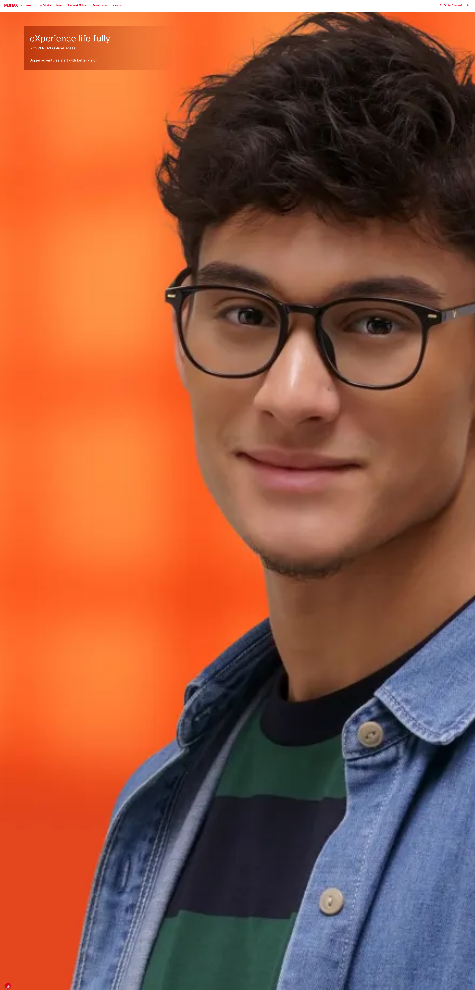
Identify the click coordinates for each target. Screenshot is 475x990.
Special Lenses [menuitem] (100, 5)
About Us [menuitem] (116, 5)
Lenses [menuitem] (59, 5)
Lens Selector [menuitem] (44, 5)
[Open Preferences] (8, 986)
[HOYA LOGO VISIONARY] (17, 5)
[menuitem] (470, 5)
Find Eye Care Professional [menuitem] (451, 5)
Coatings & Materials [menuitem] (78, 5)
